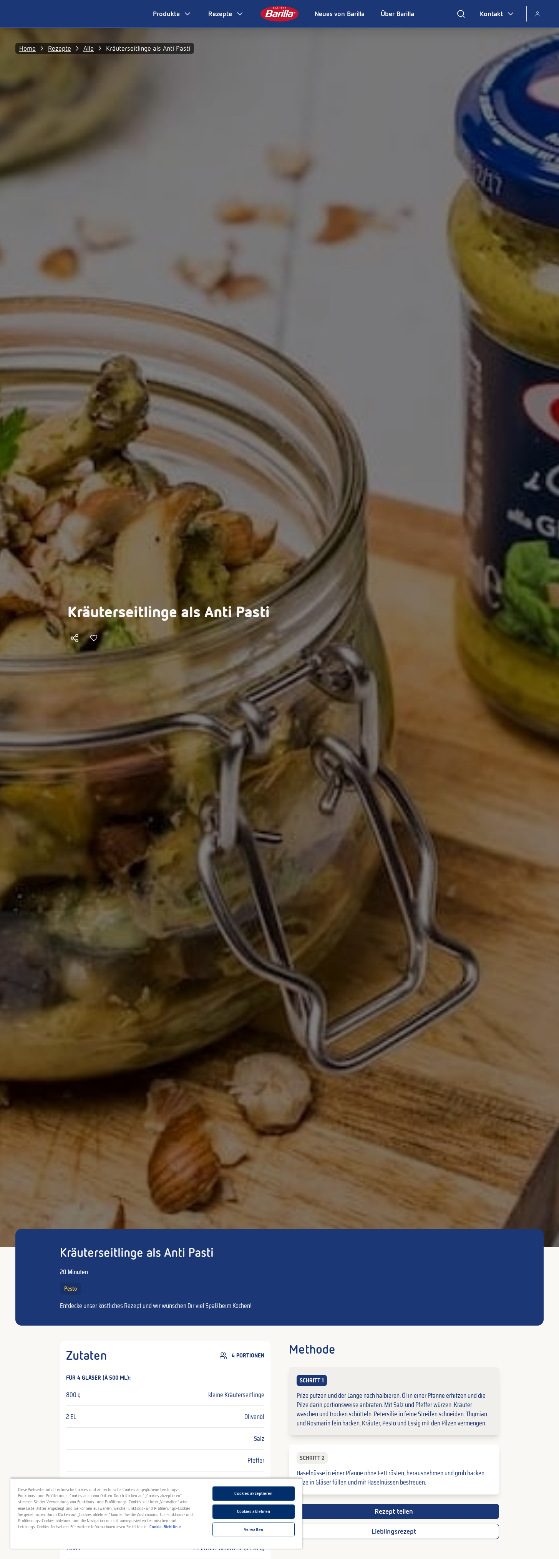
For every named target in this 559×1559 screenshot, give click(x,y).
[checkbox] (394, 1401)
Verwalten (253, 1529)
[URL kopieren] (74, 638)
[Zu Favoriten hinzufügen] (93, 638)
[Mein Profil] (537, 14)
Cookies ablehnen (253, 1511)
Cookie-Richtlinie (165, 1526)
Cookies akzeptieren (253, 1493)
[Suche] (461, 13)
